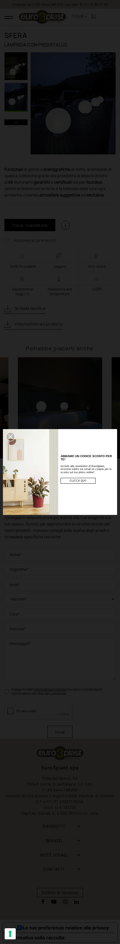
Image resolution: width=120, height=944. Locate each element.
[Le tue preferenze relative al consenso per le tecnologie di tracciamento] (10, 933)
